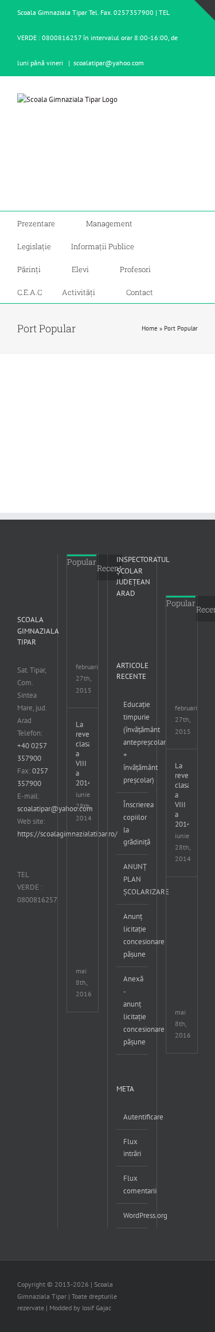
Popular (81, 561)
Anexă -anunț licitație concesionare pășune (132, 1010)
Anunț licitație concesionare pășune (132, 935)
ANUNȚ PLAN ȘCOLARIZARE (132, 879)
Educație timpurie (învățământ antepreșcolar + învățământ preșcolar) (132, 742)
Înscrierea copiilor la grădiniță (132, 823)
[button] (176, 291)
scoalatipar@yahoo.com (108, 62)
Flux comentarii (132, 1184)
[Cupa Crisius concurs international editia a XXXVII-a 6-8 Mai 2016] (90, 857)
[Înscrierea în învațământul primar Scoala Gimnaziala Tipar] (90, 601)
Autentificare (132, 1117)
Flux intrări (132, 1148)
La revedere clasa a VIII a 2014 (82, 754)
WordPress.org (132, 1215)
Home (150, 328)
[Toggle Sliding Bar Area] (204, 10)
